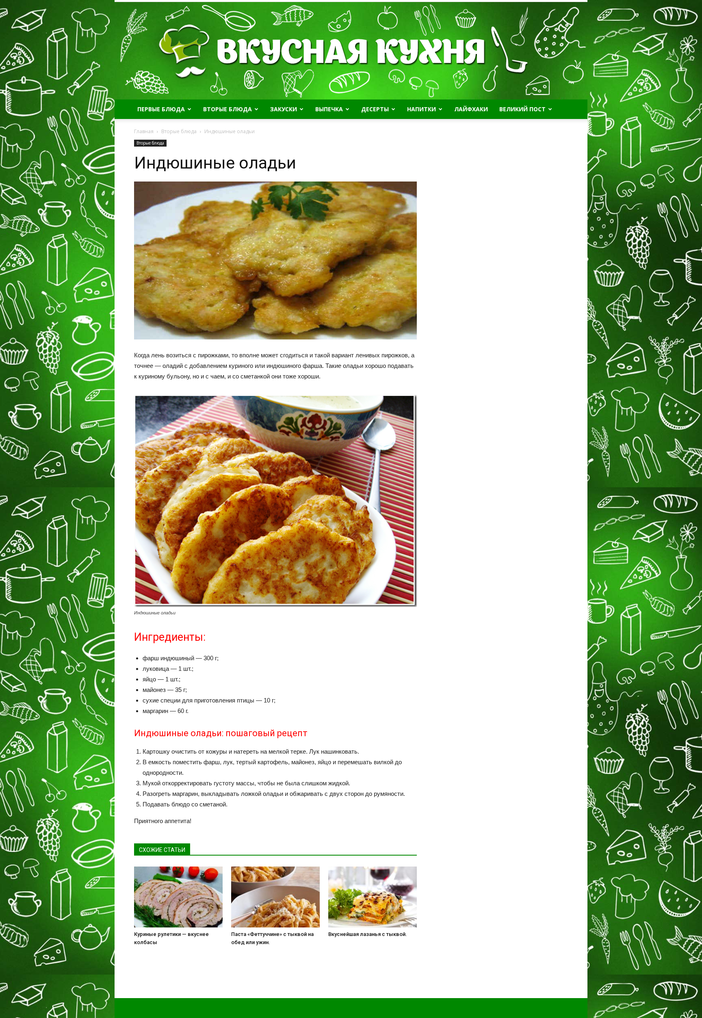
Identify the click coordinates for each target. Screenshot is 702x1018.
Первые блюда (161, 109)
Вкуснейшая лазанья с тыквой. (367, 934)
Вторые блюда (227, 109)
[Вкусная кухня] (351, 50)
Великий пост (522, 109)
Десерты (375, 109)
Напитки (421, 109)
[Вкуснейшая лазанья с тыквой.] (372, 897)
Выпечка (329, 109)
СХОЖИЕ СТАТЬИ (162, 850)
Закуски (283, 109)
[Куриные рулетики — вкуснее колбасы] (178, 897)
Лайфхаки (471, 109)
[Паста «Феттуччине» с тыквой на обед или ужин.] (275, 897)
